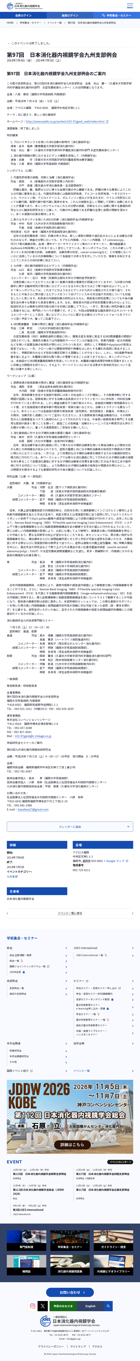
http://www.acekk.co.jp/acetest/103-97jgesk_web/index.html (65, 121)
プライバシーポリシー (51, 1346)
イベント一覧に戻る (70, 913)
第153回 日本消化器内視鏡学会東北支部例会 (130, 913)
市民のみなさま (63, 1306)
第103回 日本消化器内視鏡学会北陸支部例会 (9, 913)
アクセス (97, 1346)
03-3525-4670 (61, 1334)
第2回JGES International (28, 1209)
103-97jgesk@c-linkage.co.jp (33, 736)
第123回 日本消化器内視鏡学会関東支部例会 (39, 1174)
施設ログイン (70, 15)
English (90, 1306)
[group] (70, 1117)
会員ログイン (23, 15)
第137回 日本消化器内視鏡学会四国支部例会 (102, 1174)
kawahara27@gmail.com (33, 809)
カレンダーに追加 (70, 827)
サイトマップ (78, 1346)
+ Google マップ (114, 861)
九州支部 (12, 876)
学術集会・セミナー (119, 15)
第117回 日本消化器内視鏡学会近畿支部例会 (102, 1189)
